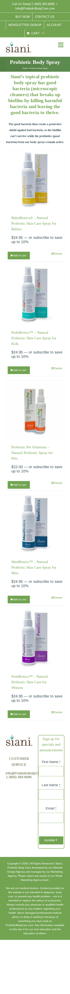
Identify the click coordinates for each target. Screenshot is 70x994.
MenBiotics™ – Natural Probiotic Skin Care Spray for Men (33, 567)
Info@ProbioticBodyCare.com (35, 8)
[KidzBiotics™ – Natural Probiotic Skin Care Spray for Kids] (35, 295)
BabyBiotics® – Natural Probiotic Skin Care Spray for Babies (33, 223)
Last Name (51, 785)
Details (58, 253)
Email (51, 808)
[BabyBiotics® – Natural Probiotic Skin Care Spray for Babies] (35, 180)
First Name (51, 762)
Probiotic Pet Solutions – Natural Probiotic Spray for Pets (32, 452)
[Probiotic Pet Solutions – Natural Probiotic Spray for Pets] (35, 409)
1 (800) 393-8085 (43, 4)
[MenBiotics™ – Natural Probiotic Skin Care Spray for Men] (35, 524)
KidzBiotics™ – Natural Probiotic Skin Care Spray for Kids (33, 338)
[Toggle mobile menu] (60, 45)
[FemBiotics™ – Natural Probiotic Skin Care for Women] (35, 639)
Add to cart (19, 255)
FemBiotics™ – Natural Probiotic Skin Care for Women (29, 682)
